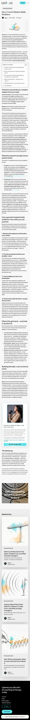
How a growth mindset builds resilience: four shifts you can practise (14, 76)
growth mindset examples (19, 60)
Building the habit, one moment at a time (14, 83)
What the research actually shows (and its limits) (15, 72)
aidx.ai (5, 17)
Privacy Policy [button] (5, 700)
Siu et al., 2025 (15, 189)
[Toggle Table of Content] (25, 65)
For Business (4, 696)
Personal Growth (7, 8)
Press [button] (3, 698)
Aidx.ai (3, 381)
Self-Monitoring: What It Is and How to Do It (15, 493)
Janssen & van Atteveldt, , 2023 (13, 148)
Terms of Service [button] (6, 702)
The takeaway (8, 85)
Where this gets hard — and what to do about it (14, 80)
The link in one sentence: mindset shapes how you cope (14, 68)
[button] (28, 3)
